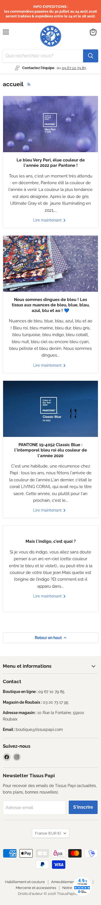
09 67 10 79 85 (74, 68)
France (48, 833)
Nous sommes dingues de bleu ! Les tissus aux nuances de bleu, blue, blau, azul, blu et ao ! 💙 (50, 305)
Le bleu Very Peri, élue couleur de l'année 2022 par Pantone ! (51, 163)
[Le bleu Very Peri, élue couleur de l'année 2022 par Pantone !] (50, 124)
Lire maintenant (48, 220)
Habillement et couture (25, 882)
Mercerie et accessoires (36, 888)
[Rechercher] (90, 55)
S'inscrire (83, 807)
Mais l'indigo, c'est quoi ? (51, 541)
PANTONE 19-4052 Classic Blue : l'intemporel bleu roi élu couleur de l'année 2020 (50, 450)
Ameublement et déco (70, 882)
